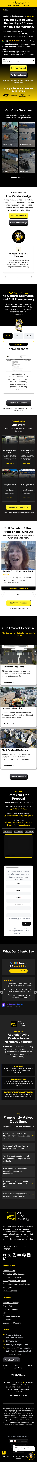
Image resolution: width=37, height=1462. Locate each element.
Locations (7, 1310)
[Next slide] (31, 277)
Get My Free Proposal (18, 603)
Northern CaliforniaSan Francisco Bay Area (15, 1326)
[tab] (8, 336)
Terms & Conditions (18, 1357)
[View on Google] (4, 995)
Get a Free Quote (11, 1350)
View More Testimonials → (18, 608)
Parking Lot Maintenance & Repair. (16, 1274)
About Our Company (11, 1293)
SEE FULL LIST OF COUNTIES (18, 1385)
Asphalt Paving (9, 1261)
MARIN (19, 1377)
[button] (18, 60)
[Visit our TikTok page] (4, 1248)
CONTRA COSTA (14, 1375)
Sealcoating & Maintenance (14, 1264)
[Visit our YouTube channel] (19, 1245)
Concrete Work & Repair (12, 1268)
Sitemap (31, 1356)
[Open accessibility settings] (4, 1452)
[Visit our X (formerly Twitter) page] (9, 1245)
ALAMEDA (19, 1372)
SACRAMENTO (10, 1377)
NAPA (16, 1379)
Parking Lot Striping (10, 1278)
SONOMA (9, 1379)
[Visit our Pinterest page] (24, 1245)
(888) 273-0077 (18, 4)
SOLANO (26, 1377)
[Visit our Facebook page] (4, 1245)
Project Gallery (9, 1296)
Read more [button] (8, 987)
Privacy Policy (5, 1357)
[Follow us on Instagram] (14, 1245)
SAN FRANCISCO (8, 1372)
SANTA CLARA (29, 1372)
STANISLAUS (18, 1382)
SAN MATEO (24, 1375)
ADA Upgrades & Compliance (14, 1271)
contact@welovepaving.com (19, 2)
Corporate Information (11, 1306)
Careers (6, 1303)
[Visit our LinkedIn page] (28, 1245)
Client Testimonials (10, 1300)
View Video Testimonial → (18, 588)
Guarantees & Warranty (12, 1313)
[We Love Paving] (5, 9)
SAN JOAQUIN (24, 1379)
